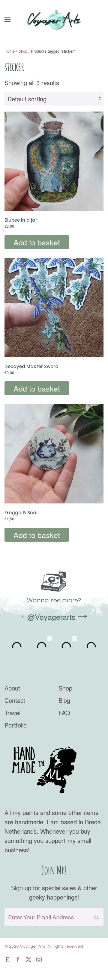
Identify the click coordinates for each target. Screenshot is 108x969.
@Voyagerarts (51, 616)
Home (9, 51)
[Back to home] (54, 19)
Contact (14, 700)
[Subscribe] (97, 917)
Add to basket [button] (37, 242)
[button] (7, 19)
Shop (22, 51)
